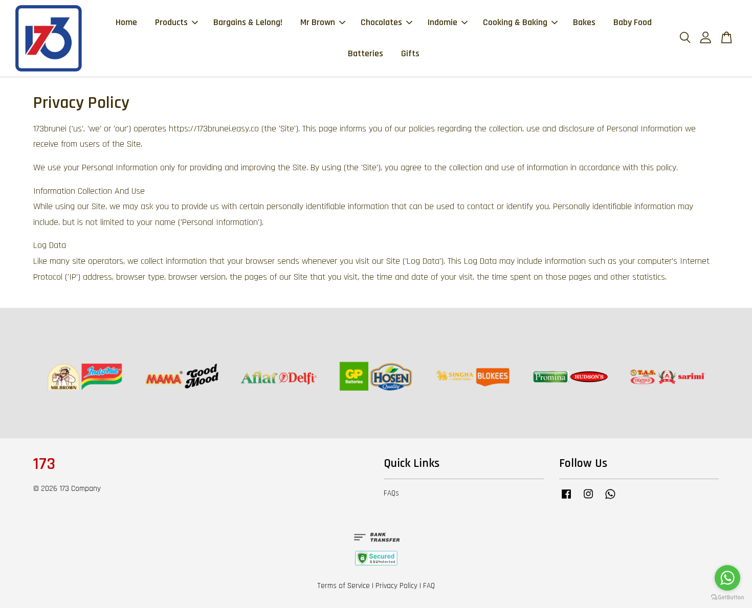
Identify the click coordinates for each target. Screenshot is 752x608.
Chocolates (381, 22)
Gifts (410, 53)
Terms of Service (343, 586)
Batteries (365, 53)
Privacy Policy (396, 586)
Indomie (442, 22)
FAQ (429, 586)
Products (171, 22)
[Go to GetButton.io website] (727, 597)
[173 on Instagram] (588, 499)
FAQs (391, 493)
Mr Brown (317, 22)
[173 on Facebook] (566, 499)
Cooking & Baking (515, 22)
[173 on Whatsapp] (610, 499)
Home (126, 22)
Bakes (584, 22)
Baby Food (632, 22)
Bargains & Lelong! (247, 22)
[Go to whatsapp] (727, 578)
